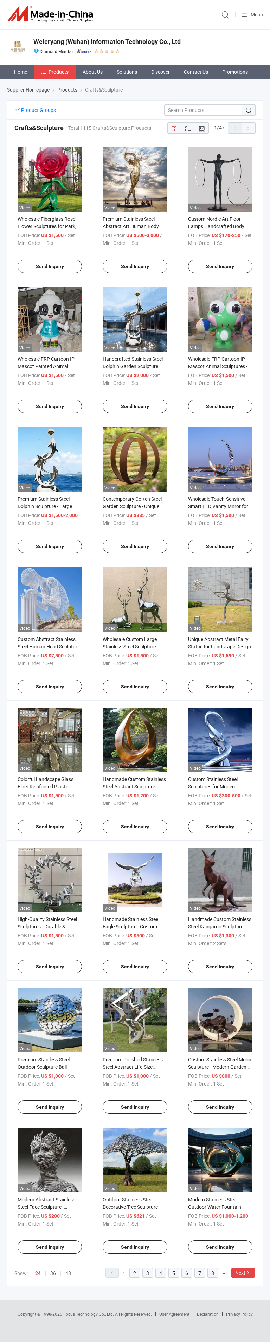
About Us (93, 71)
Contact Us (196, 71)
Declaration (208, 1314)
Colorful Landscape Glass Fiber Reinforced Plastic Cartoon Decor (45, 786)
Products (59, 71)
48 (68, 1273)
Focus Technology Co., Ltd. (89, 1314)
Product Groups (38, 110)
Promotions (235, 71)
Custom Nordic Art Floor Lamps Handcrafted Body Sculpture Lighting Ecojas (216, 226)
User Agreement (174, 1314)
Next (240, 1272)
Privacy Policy (239, 1314)
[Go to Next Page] (248, 128)
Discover (160, 71)
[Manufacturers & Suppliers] (51, 14)
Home (20, 71)
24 (38, 1273)
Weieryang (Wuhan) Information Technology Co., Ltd (107, 41)
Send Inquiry (50, 266)
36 (53, 1273)
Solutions (127, 71)
